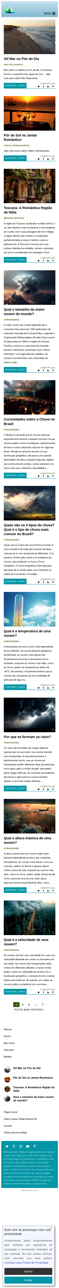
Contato (8, 1125)
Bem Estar (9, 1043)
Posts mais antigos (28, 1009)
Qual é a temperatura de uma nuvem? (29, 609)
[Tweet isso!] (39, 86)
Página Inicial (10, 1112)
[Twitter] (7, 1146)
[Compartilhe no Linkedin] (48, 86)
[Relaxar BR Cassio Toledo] (9, 14)
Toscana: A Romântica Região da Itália (29, 186)
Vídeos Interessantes (17, 145)
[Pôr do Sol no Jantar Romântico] (7, 1079)
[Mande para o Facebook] (44, 86)
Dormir (7, 1036)
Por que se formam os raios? (29, 715)
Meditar (7, 1056)
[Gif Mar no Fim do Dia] (7, 1069)
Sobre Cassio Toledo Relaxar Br (20, 1118)
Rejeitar (28, 1271)
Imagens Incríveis (14, 218)
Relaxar (8, 1029)
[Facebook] (14, 1146)
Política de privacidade (15, 1132)
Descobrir (9, 1049)
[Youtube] (28, 1146)
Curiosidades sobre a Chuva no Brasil (29, 397)
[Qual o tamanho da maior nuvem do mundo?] (7, 1098)
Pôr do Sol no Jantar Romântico (29, 113)
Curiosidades (11, 319)
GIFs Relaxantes (13, 64)
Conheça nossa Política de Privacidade (26, 1262)
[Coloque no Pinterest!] (53, 86)
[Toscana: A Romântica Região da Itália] (7, 1089)
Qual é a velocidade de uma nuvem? (29, 918)
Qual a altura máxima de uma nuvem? (29, 816)
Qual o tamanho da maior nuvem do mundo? (29, 287)
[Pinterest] (34, 1146)
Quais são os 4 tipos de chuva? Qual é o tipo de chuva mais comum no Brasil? (29, 503)
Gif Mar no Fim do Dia (29, 37)
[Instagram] (21, 1146)
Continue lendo (15, 85)
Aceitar (28, 1280)
